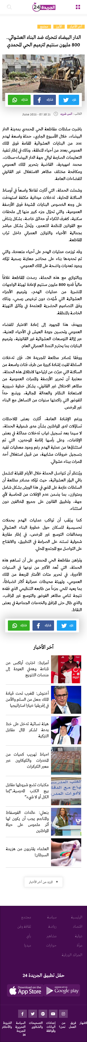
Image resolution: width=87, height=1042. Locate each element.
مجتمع (44, 27)
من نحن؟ (62, 1025)
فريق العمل (72, 1025)
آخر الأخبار (76, 27)
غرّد (74, 100)
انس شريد (66, 114)
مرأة (79, 945)
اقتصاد (77, 926)
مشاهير (51, 936)
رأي (28, 936)
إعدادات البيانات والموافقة (50, 1027)
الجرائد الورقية (72, 955)
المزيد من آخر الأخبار (43, 882)
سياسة (52, 917)
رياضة (52, 926)
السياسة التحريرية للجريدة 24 (20, 1029)
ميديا (27, 945)
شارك (50, 100)
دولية (78, 936)
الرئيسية (76, 917)
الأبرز (59, 27)
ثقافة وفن (24, 926)
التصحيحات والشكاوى (36, 1025)
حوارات (51, 945)
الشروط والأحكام (7, 1025)
